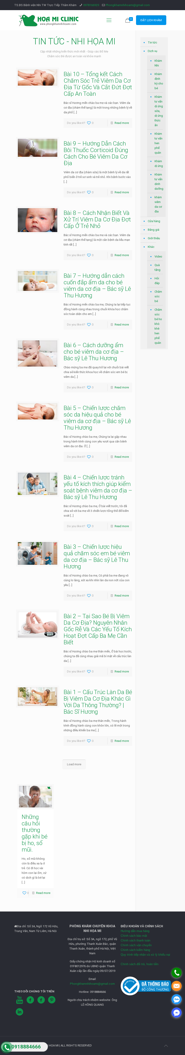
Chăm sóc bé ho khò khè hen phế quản (158, 326)
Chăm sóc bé (158, 296)
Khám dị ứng (159, 164)
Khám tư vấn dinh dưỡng (159, 181)
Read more (122, 123)
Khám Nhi (158, 63)
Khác (151, 246)
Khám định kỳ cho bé (159, 81)
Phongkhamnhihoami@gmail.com (128, 5)
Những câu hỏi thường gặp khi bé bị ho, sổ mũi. (34, 833)
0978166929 (91, 5)
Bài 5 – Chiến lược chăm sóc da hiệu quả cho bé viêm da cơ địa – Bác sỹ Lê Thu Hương (97, 418)
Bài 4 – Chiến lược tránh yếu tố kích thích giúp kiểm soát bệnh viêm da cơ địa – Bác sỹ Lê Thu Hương (98, 487)
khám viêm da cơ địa (158, 204)
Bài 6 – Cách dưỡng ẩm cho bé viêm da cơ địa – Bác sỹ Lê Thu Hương (94, 352)
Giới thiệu (154, 238)
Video (158, 256)
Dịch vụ (152, 51)
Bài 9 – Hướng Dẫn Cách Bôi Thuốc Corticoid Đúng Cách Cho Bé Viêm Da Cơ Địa (96, 153)
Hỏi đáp (157, 281)
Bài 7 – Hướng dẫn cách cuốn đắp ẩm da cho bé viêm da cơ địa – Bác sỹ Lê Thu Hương (97, 285)
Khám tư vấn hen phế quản (158, 143)
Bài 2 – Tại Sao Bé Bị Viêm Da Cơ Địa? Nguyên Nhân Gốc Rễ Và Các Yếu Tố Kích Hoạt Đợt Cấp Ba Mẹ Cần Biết (98, 629)
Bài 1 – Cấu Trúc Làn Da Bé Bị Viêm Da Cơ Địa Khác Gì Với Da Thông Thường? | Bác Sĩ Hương (98, 702)
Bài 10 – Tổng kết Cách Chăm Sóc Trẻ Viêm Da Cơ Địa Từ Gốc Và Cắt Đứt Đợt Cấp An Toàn (98, 84)
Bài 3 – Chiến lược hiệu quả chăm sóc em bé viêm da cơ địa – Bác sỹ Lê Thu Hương (97, 556)
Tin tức (152, 42)
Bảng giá (153, 229)
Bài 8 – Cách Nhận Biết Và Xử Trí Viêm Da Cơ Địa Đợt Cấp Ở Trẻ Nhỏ (97, 219)
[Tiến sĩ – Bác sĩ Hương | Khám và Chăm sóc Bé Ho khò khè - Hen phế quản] (49, 20)
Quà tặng (157, 267)
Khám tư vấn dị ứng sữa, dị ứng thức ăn (159, 111)
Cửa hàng (154, 221)
